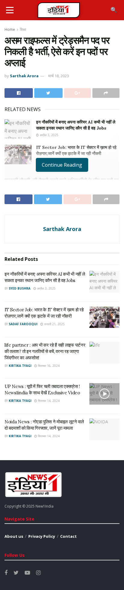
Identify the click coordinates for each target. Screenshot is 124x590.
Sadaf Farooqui (23, 324)
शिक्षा (23, 29)
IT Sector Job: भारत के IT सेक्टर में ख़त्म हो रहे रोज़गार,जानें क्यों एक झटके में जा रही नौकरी (76, 150)
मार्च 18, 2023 (58, 76)
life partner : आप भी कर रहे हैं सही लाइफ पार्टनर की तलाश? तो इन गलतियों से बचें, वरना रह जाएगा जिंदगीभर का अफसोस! (45, 351)
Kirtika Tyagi (20, 366)
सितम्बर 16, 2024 (48, 366)
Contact (68, 536)
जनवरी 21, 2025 (54, 324)
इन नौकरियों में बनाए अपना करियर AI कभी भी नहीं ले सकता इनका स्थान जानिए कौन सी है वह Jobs (75, 125)
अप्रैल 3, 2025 (48, 135)
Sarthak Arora (24, 76)
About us (14, 536)
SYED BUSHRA (19, 288)
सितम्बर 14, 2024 (48, 401)
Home (10, 29)
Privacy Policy (41, 536)
